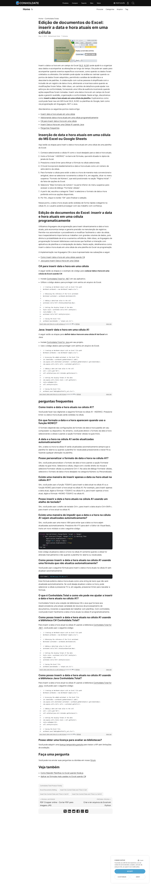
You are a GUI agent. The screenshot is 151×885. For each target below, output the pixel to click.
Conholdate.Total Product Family (51, 785)
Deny (138, 877)
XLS (81, 65)
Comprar (75, 3)
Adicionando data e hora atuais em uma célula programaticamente (69, 118)
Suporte (83, 3)
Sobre (99, 3)
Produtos (65, 3)
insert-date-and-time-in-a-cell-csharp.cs (52, 324)
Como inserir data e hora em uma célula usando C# (63, 257)
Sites (91, 3)
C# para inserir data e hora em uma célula (59, 121)
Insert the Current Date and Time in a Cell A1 (87, 794)
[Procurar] (133, 3)
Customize (122, 877)
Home (26, 9)
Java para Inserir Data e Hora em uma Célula (60, 261)
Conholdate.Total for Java (58, 342)
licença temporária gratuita (71, 745)
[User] (127, 3)
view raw (108, 324)
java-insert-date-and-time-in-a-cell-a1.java (53, 394)
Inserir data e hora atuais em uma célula (58, 114)
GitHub (77, 324)
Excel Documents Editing (48, 790)
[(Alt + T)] (32, 9)
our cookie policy (134, 867)
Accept (130, 871)
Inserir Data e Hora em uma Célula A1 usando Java (62, 124)
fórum (93, 760)
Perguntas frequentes (50, 128)
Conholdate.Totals (52, 19)
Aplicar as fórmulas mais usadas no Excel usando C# (63, 776)
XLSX (86, 65)
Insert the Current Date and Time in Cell (73, 790)
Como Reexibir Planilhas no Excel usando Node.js (62, 773)
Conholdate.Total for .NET (58, 279)
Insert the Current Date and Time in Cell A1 (54, 794)
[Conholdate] (27, 3)
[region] (75, 304)
